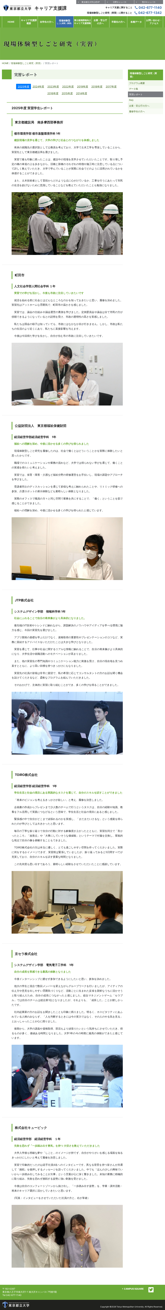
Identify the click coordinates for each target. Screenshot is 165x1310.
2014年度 (81, 93)
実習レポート (136, 94)
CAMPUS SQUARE (134, 1288)
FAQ (131, 100)
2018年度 (96, 86)
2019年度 (82, 86)
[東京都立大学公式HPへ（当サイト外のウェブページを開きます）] (15, 1304)
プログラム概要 (137, 83)
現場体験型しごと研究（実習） (27, 63)
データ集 (133, 88)
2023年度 (53, 86)
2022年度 (68, 86)
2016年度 (52, 93)
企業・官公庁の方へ (139, 105)
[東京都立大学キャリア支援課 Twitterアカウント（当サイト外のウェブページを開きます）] (151, 1289)
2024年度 (38, 86)
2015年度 (67, 93)
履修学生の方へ (137, 111)
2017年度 (111, 86)
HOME (5, 63)
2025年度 (23, 86)
